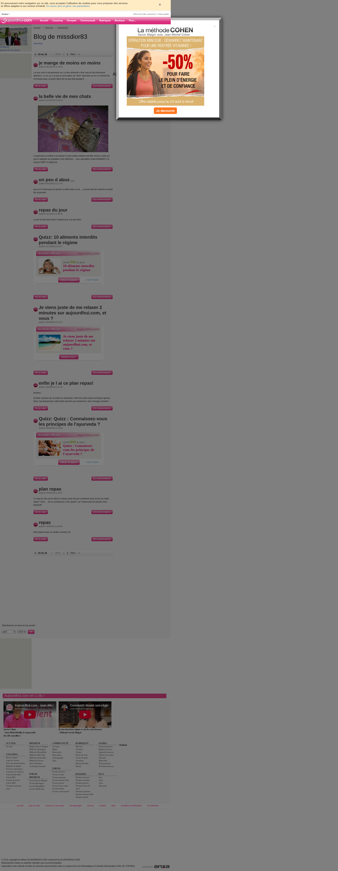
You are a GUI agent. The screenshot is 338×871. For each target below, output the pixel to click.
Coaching (57, 20)
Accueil (44, 20)
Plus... (132, 20)
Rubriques (105, 20)
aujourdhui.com (17, 20)
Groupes (71, 20)
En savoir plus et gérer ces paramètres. (68, 6)
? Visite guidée (163, 14)
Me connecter (149, 14)
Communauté (87, 20)
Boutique (120, 20)
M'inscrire (137, 14)
